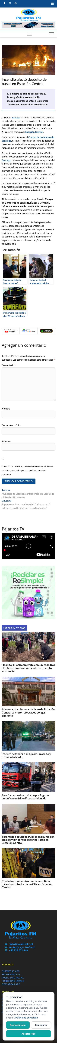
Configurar (41, 1025)
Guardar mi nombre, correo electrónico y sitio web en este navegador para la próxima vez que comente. (27, 470)
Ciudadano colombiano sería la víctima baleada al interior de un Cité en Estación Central (27, 884)
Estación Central (34, 131)
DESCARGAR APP (11, 984)
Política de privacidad (26, 1017)
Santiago (6, 160)
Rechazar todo (18, 1025)
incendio (16, 117)
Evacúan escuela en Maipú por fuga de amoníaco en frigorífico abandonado (25, 796)
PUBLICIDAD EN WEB (13, 981)
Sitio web (6, 441)
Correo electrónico (11, 425)
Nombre (6, 408)
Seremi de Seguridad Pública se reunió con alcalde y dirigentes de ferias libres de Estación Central (28, 840)
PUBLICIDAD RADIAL (13, 977)
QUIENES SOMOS (10, 971)
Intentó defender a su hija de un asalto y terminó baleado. (26, 755)
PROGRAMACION (11, 974)
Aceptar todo (29, 1033)
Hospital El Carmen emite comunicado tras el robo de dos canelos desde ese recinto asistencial (28, 668)
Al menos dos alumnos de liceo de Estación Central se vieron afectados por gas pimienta (28, 712)
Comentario (9, 365)
